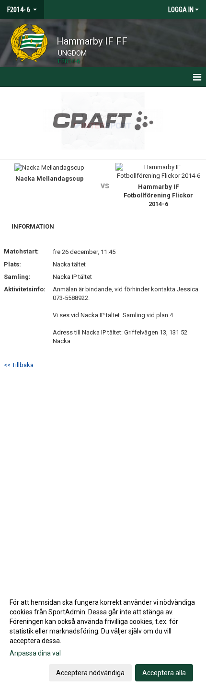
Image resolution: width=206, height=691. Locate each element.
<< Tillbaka (19, 365)
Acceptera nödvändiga (90, 673)
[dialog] (103, 637)
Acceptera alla (164, 673)
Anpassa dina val (35, 653)
